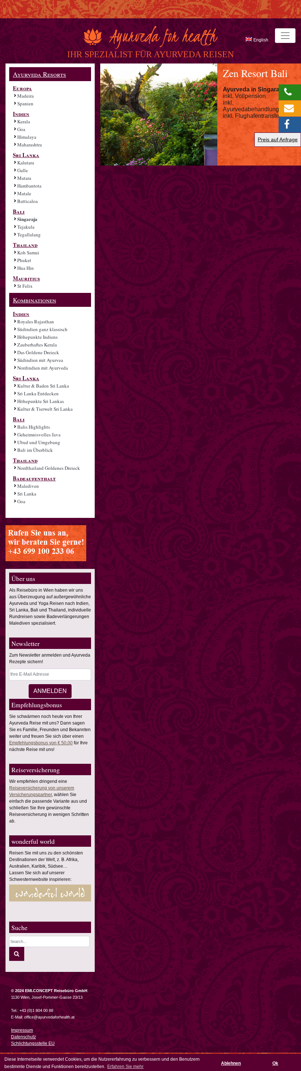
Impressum (22, 1030)
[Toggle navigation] (285, 35)
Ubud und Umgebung (38, 442)
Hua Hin (25, 268)
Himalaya (26, 137)
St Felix (25, 286)
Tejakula (26, 227)
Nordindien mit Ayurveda (42, 367)
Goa (21, 129)
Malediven (28, 486)
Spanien (25, 103)
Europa (22, 88)
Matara (24, 178)
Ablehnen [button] (231, 1063)
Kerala (23, 121)
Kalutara (25, 162)
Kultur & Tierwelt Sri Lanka (45, 409)
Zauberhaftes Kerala (37, 344)
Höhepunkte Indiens (37, 337)
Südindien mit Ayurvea (40, 360)
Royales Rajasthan (35, 321)
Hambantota (29, 185)
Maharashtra (29, 144)
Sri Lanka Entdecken (38, 393)
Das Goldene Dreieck (38, 352)
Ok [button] (275, 1063)
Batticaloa (27, 201)
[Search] (16, 954)
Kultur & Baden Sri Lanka (43, 385)
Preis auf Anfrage (278, 139)
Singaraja (27, 219)
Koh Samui (28, 252)
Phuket (24, 260)
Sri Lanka (26, 155)
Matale (24, 193)
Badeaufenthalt (34, 478)
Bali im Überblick (35, 450)
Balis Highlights (33, 427)
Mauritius (26, 278)
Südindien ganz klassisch (42, 329)
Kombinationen (34, 299)
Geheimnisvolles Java (39, 434)
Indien (21, 114)
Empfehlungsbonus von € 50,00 (41, 742)
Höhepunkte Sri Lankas (40, 401)
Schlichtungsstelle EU (33, 1043)
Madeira (25, 95)
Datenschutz (23, 1036)
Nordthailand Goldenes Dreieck (48, 468)
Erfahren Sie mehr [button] (125, 1066)
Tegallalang (29, 234)
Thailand (25, 245)
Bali (19, 211)
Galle (22, 170)
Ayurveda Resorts (39, 74)
